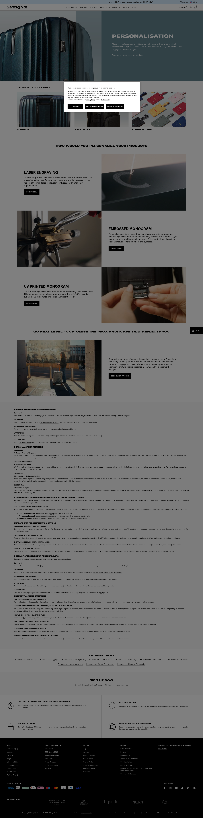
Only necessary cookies (94, 106)
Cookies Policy (105, 100)
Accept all (75, 106)
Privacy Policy (90, 100)
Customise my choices (115, 106)
